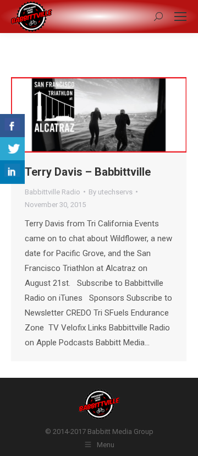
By (111, 192)
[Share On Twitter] (12, 149)
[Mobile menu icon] (180, 16)
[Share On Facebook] (12, 126)
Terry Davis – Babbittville (88, 171)
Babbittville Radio (52, 192)
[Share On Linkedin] (12, 172)
